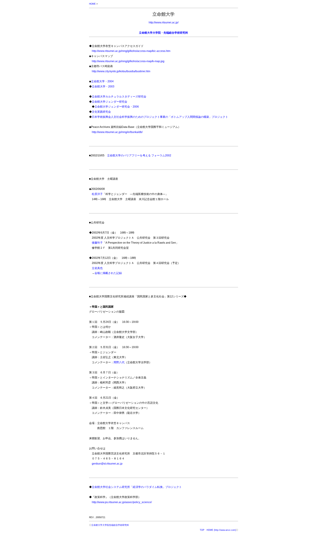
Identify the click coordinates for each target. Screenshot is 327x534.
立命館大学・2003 (103, 86)
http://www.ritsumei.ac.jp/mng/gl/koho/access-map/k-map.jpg (128, 61)
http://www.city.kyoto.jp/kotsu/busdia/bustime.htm (121, 71)
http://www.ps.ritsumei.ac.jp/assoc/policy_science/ (122, 502)
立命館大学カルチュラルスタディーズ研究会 (119, 96)
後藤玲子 (97, 242)
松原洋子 (97, 193)
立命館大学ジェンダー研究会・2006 (117, 106)
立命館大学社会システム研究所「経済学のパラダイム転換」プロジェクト (137, 486)
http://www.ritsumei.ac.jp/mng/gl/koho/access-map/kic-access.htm (131, 50)
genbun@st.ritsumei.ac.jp (107, 463)
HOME (92, 4)
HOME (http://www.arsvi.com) (221, 530)
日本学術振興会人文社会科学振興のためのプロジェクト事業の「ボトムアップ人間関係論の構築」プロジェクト (160, 116)
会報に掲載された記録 (108, 273)
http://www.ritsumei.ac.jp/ (163, 22)
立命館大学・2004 (102, 81)
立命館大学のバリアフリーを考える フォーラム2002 (139, 155)
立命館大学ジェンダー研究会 (109, 101)
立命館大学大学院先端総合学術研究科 (110, 525)
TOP (202, 530)
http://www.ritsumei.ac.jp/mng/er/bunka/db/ (117, 132)
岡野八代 (119, 362)
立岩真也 (97, 268)
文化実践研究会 (101, 111)
